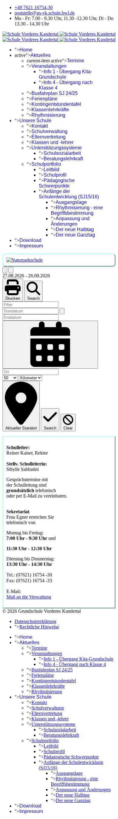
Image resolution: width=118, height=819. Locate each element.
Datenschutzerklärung (35, 621)
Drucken (12, 298)
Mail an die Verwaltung (28, 596)
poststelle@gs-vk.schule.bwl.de (45, 12)
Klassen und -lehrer (52, 142)
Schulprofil (55, 175)
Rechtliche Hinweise (39, 626)
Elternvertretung (48, 136)
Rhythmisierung (48, 115)
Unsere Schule (35, 120)
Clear (68, 428)
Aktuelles (41, 55)
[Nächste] (10, 270)
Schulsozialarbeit (62, 153)
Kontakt (39, 126)
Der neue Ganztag (75, 234)
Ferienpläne (44, 98)
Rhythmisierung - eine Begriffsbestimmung (77, 210)
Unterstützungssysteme (56, 147)
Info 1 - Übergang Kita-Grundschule (65, 74)
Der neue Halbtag (75, 229)
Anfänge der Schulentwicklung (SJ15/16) (69, 194)
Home (25, 49)
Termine (75, 60)
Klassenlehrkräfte (50, 109)
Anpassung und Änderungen (70, 221)
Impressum (31, 245)
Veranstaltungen (49, 66)
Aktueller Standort (21, 428)
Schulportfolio (46, 164)
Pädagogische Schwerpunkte (57, 183)
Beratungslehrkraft (63, 158)
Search (33, 298)
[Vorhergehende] (4, 270)
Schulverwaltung (49, 131)
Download (30, 240)
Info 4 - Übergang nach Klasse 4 (75, 664)
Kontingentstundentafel (56, 104)
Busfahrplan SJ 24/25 (54, 93)
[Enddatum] (50, 345)
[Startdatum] (62, 311)
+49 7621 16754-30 (34, 7)
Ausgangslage (71, 202)
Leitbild (51, 169)
